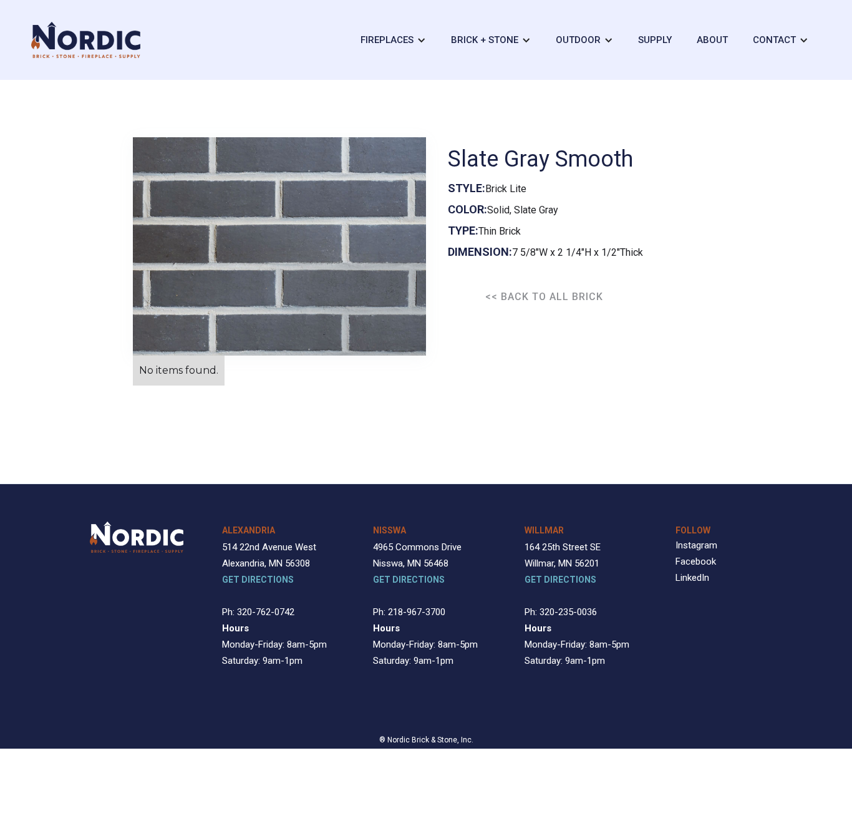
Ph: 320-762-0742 (258, 612)
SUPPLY (655, 40)
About (712, 40)
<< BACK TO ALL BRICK (544, 297)
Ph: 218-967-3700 (409, 612)
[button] (393, 40)
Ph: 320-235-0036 (561, 612)
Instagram (696, 545)
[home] (85, 40)
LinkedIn (692, 577)
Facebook (695, 561)
